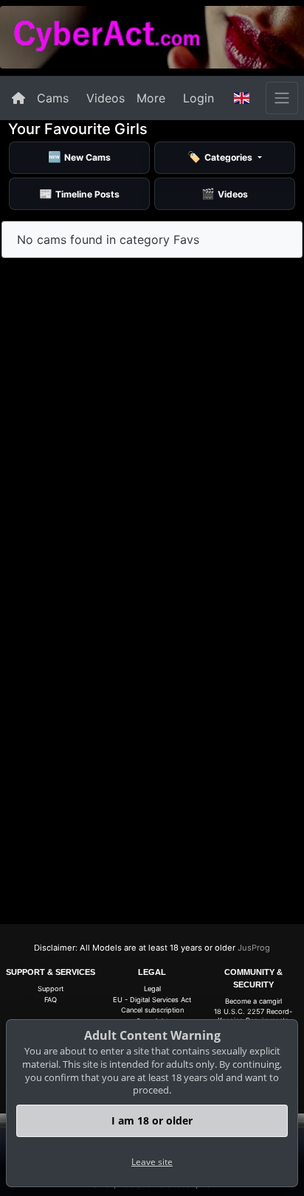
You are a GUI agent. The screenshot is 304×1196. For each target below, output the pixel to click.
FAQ (50, 1000)
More (151, 98)
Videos (105, 98)
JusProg (254, 948)
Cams (53, 98)
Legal (152, 989)
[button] (242, 98)
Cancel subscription (152, 1010)
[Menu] (282, 98)
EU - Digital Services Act (152, 1000)
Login (198, 98)
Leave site (152, 1161)
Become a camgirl (253, 1001)
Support (50, 989)
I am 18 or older (152, 1120)
